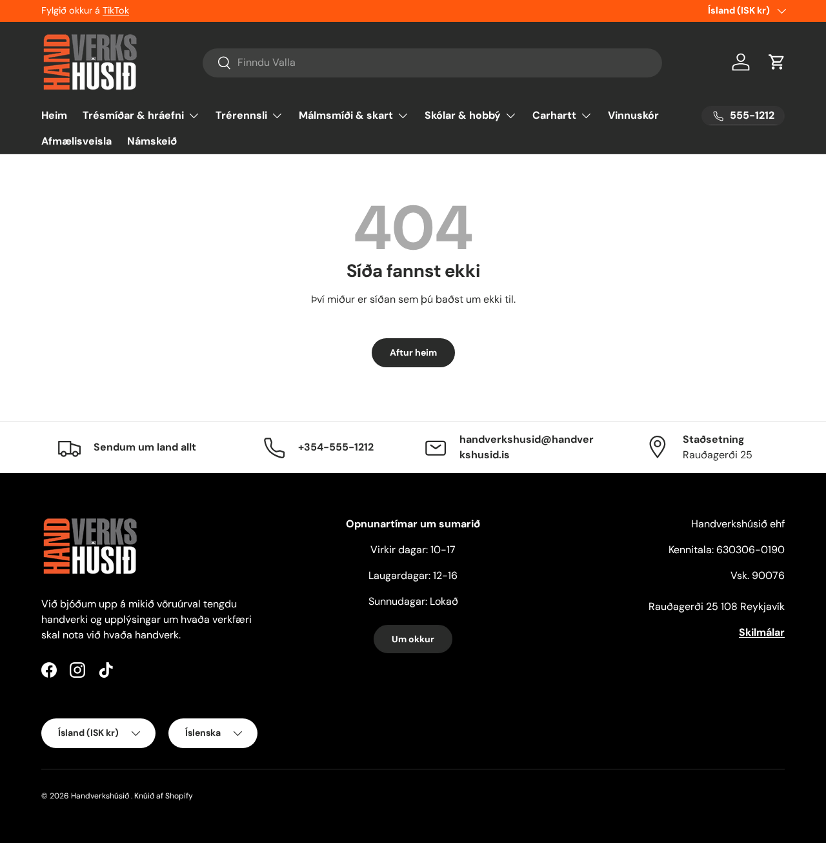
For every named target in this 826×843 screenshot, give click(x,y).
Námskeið (152, 141)
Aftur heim (413, 352)
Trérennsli (241, 115)
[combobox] (433, 62)
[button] (777, 62)
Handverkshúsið (100, 796)
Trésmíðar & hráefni (133, 115)
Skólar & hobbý (463, 115)
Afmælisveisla (76, 141)
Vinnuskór (633, 115)
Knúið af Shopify (163, 796)
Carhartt (554, 115)
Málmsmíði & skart (346, 115)
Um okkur (413, 639)
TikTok (116, 10)
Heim (54, 115)
